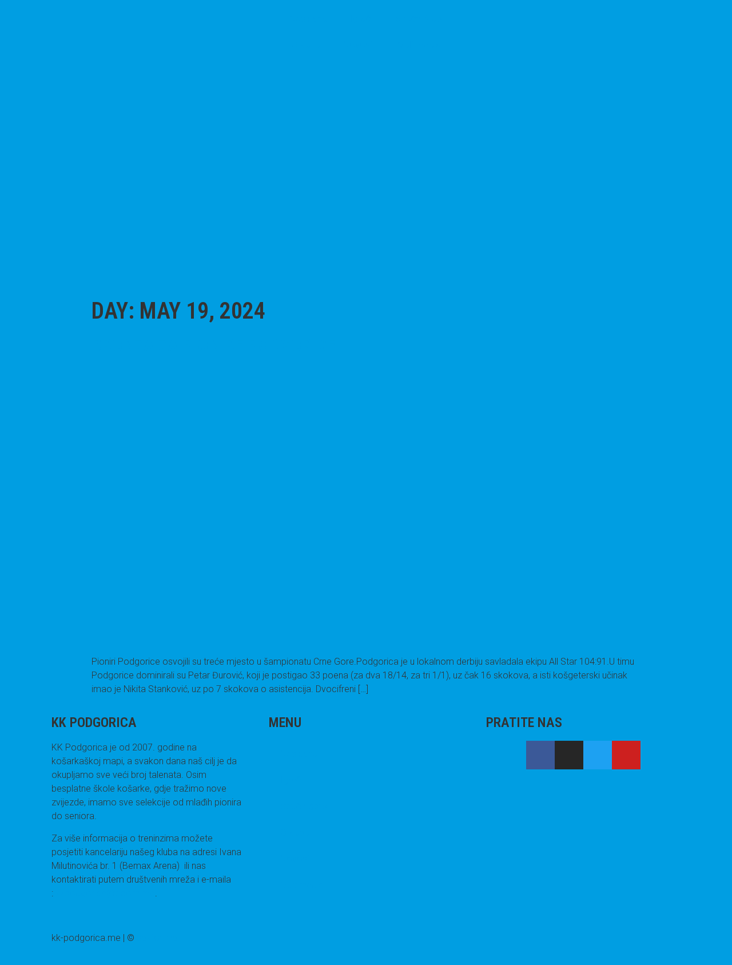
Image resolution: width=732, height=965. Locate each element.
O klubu (305, 44)
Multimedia (419, 44)
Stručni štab (418, 18)
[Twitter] (597, 755)
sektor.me (157, 937)
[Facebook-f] (540, 755)
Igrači (361, 18)
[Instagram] (569, 755)
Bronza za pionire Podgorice (214, 345)
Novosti (359, 44)
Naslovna (308, 18)
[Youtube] (626, 755)
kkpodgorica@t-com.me (105, 893)
